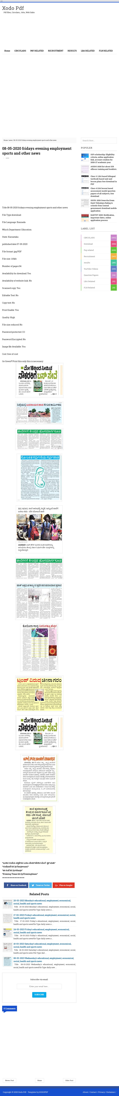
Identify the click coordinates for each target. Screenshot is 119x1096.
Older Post (69, 1080)
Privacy (101, 1092)
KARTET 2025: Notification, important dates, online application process (102, 218)
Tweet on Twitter (43, 885)
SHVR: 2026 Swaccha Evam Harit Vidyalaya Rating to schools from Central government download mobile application (104, 205)
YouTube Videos (91, 269)
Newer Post (9, 1080)
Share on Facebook (18, 885)
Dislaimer (110, 1092)
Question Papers (91, 275)
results (87, 262)
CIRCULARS (89, 237)
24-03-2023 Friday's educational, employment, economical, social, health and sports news (41, 931)
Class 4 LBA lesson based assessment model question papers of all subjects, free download (103, 192)
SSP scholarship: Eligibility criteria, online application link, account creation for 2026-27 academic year (103, 158)
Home (7, 50)
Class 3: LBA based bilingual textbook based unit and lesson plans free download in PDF (104, 180)
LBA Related (89, 281)
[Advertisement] (83, 25)
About (85, 1092)
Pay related (89, 250)
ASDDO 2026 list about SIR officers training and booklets (104, 167)
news (10, 140)
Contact (93, 1092)
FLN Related (89, 287)
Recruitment (89, 256)
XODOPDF (43, 1092)
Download (88, 244)
